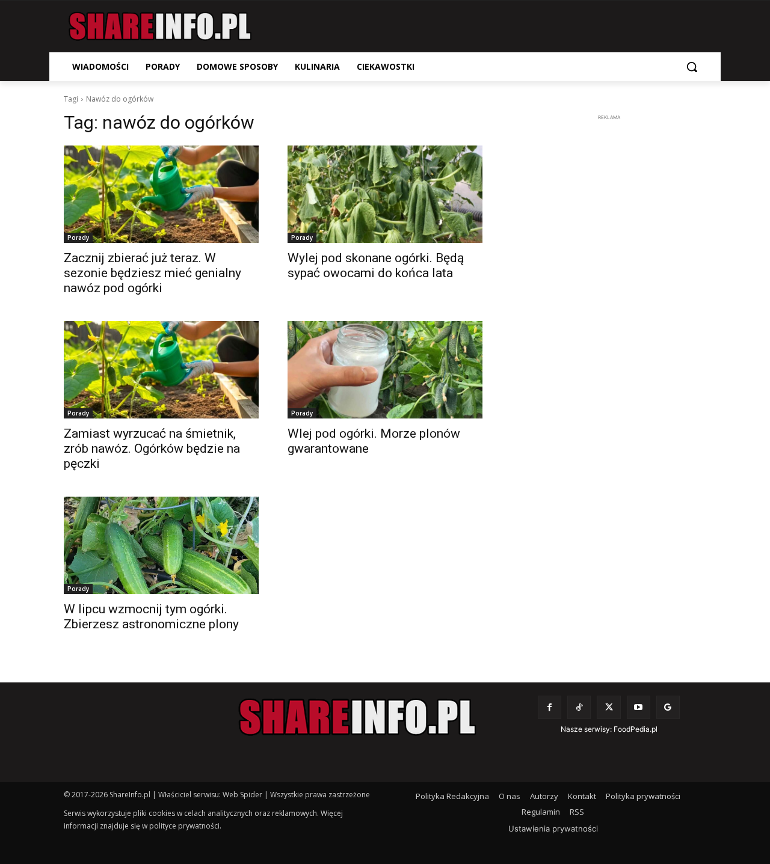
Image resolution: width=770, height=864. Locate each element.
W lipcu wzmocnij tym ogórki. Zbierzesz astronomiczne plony (151, 616)
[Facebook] (549, 707)
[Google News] (668, 707)
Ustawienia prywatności (553, 828)
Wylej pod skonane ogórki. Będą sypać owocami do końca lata (376, 265)
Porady (78, 237)
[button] (691, 66)
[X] (608, 707)
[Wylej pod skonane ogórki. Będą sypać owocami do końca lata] (385, 194)
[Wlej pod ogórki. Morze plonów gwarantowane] (385, 369)
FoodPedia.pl (636, 729)
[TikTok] (579, 707)
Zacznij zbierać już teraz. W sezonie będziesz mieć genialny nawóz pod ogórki (152, 273)
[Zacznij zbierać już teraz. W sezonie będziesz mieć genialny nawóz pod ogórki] (161, 194)
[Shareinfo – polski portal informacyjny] (160, 26)
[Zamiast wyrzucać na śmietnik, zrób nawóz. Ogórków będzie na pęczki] (161, 369)
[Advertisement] (609, 304)
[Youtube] (638, 707)
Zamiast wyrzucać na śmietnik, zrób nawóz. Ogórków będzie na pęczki (152, 448)
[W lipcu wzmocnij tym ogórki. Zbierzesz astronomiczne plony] (161, 545)
